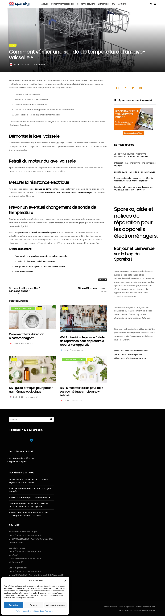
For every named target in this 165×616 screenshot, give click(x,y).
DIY (113, 3)
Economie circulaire (86, 3)
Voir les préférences (55, 605)
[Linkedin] (126, 88)
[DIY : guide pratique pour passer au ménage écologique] (32, 369)
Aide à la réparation (126, 607)
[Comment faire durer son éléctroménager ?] (32, 317)
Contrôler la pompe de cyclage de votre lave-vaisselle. (41, 256)
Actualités (122, 3)
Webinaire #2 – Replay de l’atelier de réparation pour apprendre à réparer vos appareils (83, 341)
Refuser (33, 605)
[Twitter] (133, 88)
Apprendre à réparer (18, 461)
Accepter (13, 605)
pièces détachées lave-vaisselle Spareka (38, 232)
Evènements (103, 3)
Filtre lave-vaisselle (24, 271)
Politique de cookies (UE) (145, 607)
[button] (65, 580)
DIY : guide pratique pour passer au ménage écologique (30, 390)
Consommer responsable (63, 3)
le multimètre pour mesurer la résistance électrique (67, 192)
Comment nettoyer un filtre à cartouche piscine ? (24, 291)
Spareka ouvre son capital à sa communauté (134, 172)
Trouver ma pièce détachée (22, 458)
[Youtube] (141, 88)
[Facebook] (118, 88)
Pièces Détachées (110, 607)
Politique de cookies (23, 611)
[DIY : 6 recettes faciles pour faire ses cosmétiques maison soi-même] (83, 369)
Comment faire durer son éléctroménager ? (26, 336)
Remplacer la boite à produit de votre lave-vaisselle (40, 266)
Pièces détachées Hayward (92, 289)
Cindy (16, 64)
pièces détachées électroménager (131, 350)
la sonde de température (46, 189)
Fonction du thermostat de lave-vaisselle (35, 261)
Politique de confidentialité (43, 611)
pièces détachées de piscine (128, 354)
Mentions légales (125, 610)
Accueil (45, 3)
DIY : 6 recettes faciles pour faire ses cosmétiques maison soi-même (81, 391)
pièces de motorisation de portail (130, 358)
